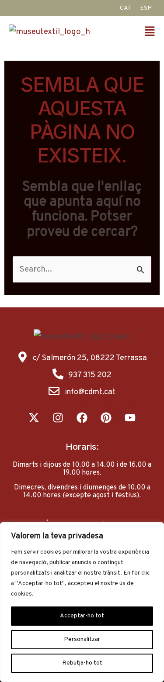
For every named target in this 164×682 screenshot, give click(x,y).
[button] (152, 32)
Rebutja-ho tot (82, 663)
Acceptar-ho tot (82, 616)
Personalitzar (82, 639)
